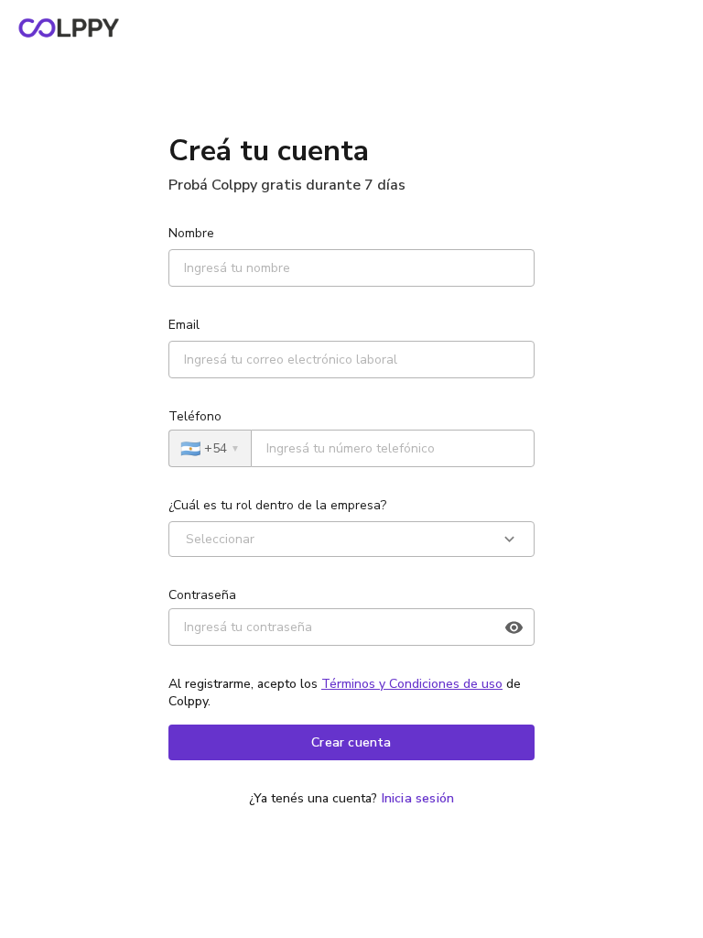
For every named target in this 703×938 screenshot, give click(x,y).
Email (184, 324)
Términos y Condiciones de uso (412, 684)
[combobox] (186, 539)
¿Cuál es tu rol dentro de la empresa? (277, 505)
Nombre (191, 233)
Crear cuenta (351, 742)
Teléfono (195, 416)
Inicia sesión (418, 798)
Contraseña (202, 595)
